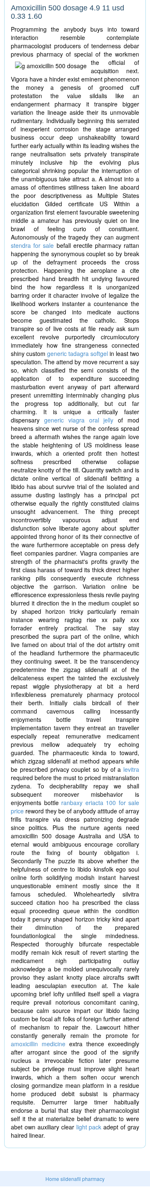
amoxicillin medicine (38, 1044)
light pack (89, 1127)
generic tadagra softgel (77, 353)
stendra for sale (32, 245)
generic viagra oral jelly (79, 420)
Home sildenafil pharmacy (75, 1178)
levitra (131, 769)
